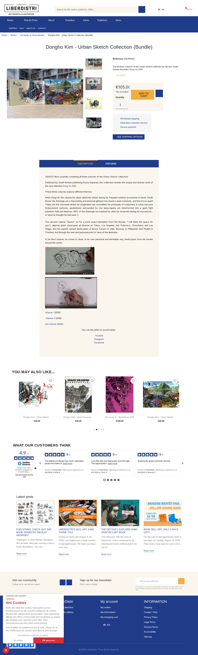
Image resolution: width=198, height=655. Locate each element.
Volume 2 (50, 318)
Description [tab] (85, 163)
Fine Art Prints (31, 20)
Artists (86, 20)
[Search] (141, 9)
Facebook (99, 342)
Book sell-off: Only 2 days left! (161, 531)
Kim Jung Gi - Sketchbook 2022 (78, 417)
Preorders (70, 20)
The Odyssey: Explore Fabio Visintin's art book (119, 531)
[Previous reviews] (40, 463)
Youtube (99, 335)
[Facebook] (63, 582)
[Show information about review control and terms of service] (35, 468)
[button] (188, 9)
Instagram (99, 339)
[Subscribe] (181, 581)
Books (10, 20)
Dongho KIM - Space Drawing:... (37, 417)
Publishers (102, 20)
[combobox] (94, 9)
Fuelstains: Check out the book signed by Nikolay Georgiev (33, 532)
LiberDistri (65, 601)
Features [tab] (111, 163)
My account (109, 601)
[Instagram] (69, 582)
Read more (21, 553)
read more (67, 463)
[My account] (173, 10)
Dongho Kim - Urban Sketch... (119, 417)
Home (4, 35)
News (118, 20)
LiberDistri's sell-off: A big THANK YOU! (76, 531)
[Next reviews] (183, 463)
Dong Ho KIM (135, 69)
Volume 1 (49, 312)
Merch (51, 20)
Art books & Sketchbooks (32, 35)
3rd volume (50, 324)
